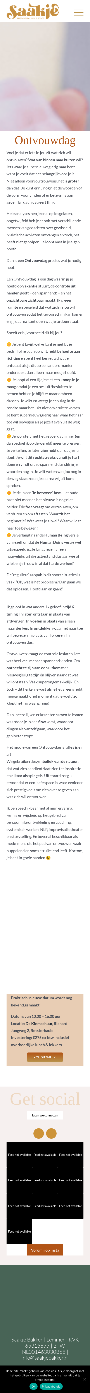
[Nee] (84, 1379)
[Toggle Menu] (78, 12)
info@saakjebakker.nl (45, 1357)
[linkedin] (51, 1133)
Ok (34, 1386)
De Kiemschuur (39, 1023)
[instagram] (38, 1133)
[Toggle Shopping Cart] (64, 12)
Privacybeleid (51, 1386)
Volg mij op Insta (45, 1250)
